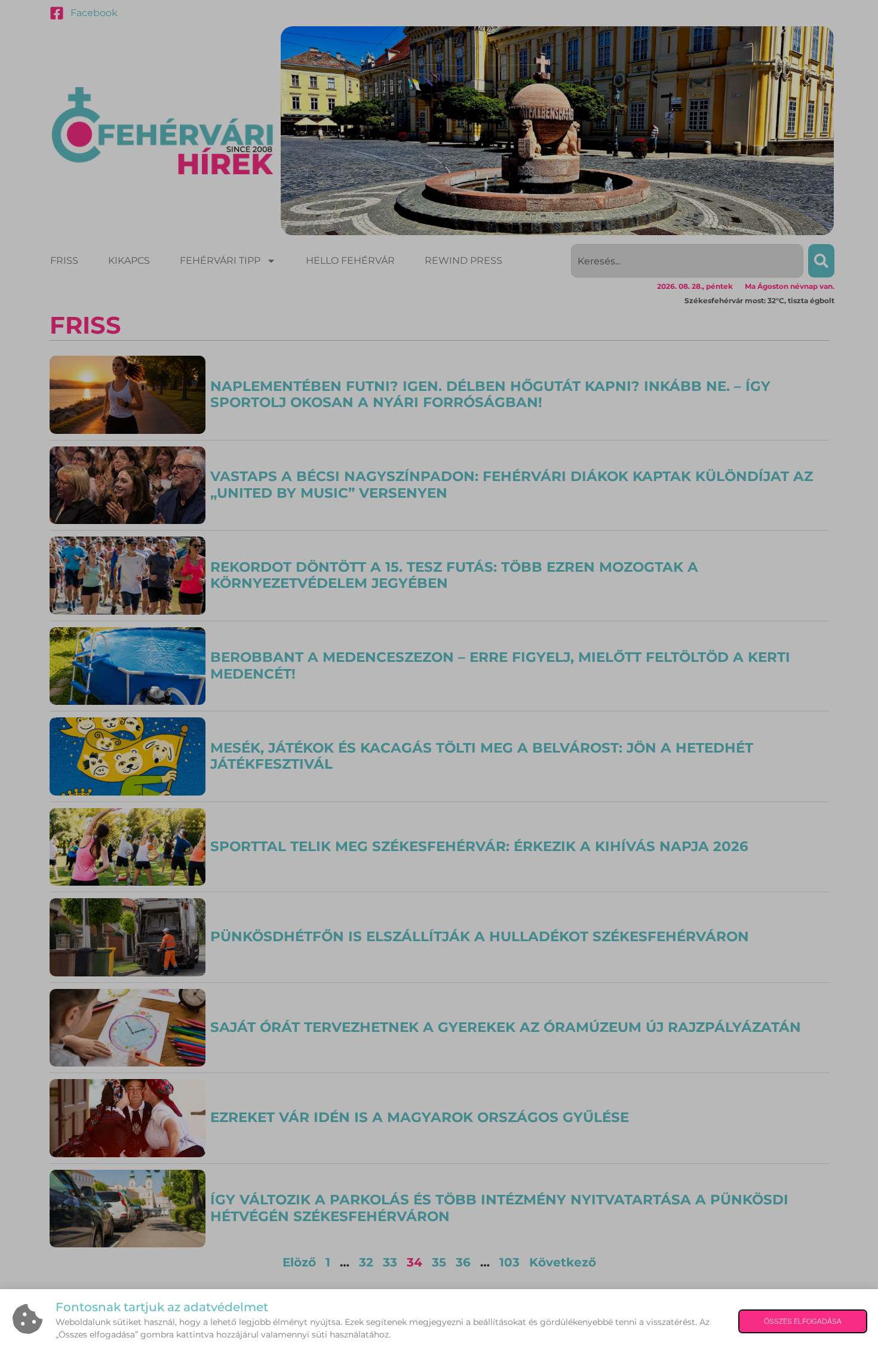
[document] (439, 676)
